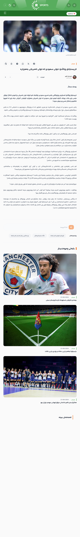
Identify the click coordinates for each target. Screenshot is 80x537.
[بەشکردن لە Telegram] (17, 63)
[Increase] (5, 77)
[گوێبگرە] (38, 77)
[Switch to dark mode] (69, 5)
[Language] (10, 5)
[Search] (14, 5)
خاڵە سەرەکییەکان (39, 236)
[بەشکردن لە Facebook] (34, 63)
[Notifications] (74, 5)
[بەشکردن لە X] (28, 63)
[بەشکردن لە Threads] (11, 63)
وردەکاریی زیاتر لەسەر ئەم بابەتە (20, 236)
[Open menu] (5, 13)
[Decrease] (10, 77)
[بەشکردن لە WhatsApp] (22, 63)
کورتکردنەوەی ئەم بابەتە (57, 236)
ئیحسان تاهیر (68, 76)
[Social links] (5, 5)
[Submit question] (71, 227)
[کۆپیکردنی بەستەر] (5, 63)
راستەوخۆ (70, 14)
